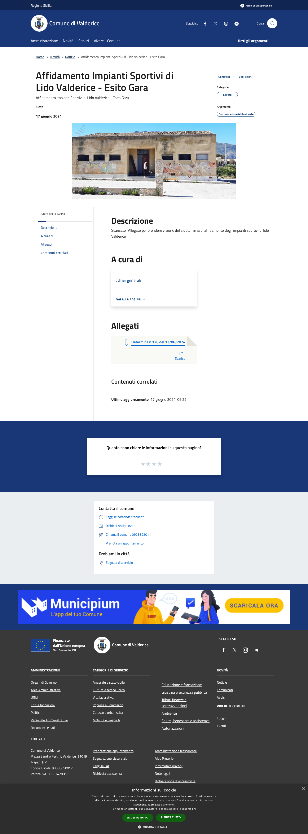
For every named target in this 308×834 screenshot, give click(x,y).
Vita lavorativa (103, 697)
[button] (154, 827)
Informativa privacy (168, 765)
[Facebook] (203, 23)
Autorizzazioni (173, 728)
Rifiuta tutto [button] (171, 817)
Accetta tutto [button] (137, 817)
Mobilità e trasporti (106, 720)
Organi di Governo (44, 682)
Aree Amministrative (46, 689)
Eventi (221, 725)
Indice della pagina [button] (53, 214)
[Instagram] (224, 23)
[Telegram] (235, 23)
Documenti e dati (43, 727)
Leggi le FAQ (101, 765)
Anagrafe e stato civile (109, 682)
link (194, 809)
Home (40, 56)
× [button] (303, 788)
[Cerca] (272, 23)
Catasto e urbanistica (108, 712)
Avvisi (221, 697)
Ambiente (169, 713)
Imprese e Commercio (108, 704)
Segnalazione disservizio (110, 758)
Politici (35, 712)
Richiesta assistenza (107, 773)
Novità (55, 56)
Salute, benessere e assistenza (186, 721)
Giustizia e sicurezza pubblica (184, 692)
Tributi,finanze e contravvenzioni (174, 703)
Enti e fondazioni (43, 704)
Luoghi (221, 718)
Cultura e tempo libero (109, 689)
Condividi (224, 76)
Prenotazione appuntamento (113, 750)
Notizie (70, 56)
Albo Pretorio (164, 758)
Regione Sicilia (41, 5)
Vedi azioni (246, 76)
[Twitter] (214, 23)
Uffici (34, 697)
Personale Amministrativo (49, 720)
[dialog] (154, 809)
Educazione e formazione (182, 685)
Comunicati (225, 689)
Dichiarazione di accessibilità (175, 781)
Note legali (162, 773)
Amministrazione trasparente (176, 750)
